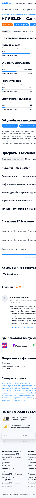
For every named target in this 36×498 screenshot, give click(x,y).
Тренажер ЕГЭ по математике (8, 464)
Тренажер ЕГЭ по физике (11, 483)
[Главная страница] (7, 3)
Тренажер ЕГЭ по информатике (8, 478)
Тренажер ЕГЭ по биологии (12, 474)
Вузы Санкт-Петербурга (10, 383)
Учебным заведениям (10, 494)
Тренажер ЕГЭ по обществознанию (8, 469)
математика (8, 231)
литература (22, 249)
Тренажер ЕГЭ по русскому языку (12, 458)
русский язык (21, 231)
